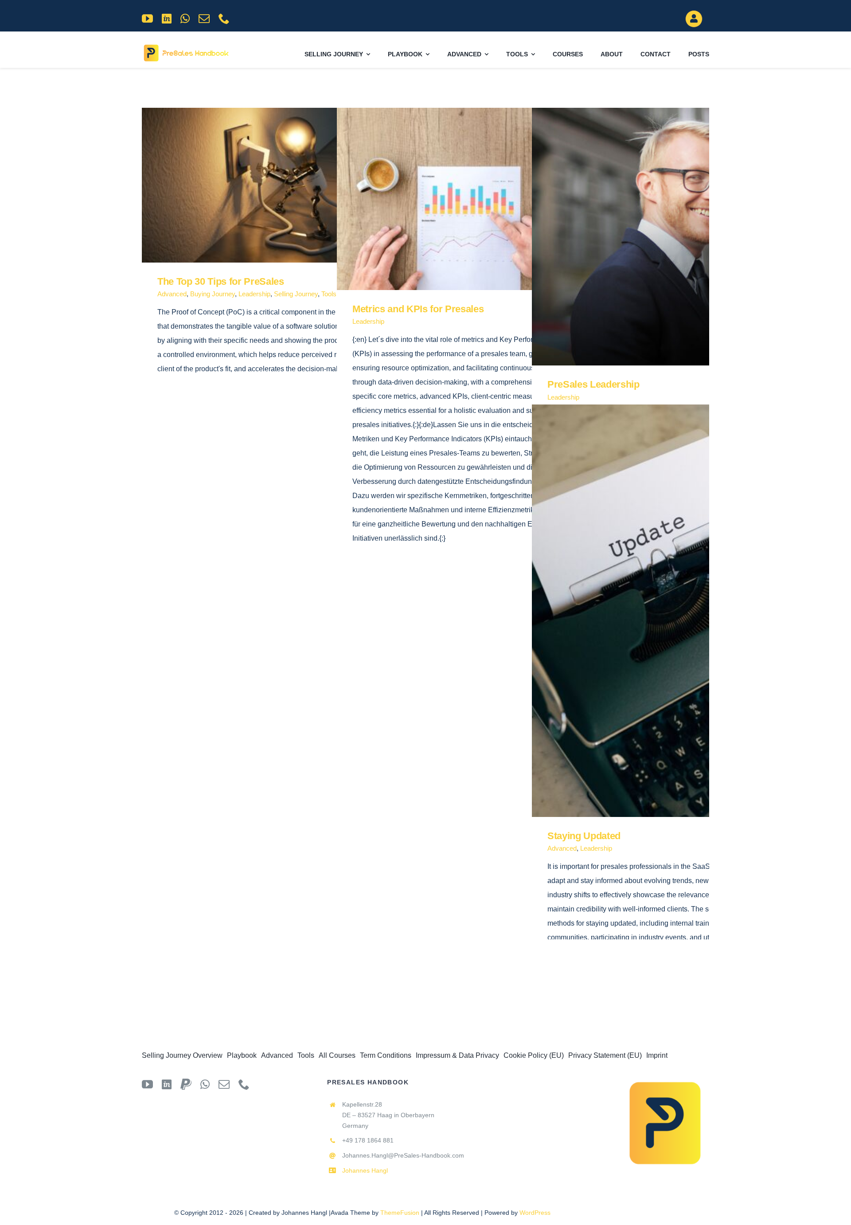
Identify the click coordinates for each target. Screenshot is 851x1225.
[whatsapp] (185, 18)
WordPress (534, 1212)
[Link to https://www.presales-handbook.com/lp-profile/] (694, 18)
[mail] (204, 18)
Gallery (292, 185)
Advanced (172, 294)
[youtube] (147, 18)
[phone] (224, 18)
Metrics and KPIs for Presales (462, 199)
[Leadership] (279, 185)
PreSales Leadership (657, 237)
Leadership (254, 294)
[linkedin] (167, 18)
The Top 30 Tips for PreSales (267, 185)
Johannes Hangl (365, 1170)
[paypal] (185, 1084)
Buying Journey (212, 294)
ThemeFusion (399, 1212)
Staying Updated (657, 611)
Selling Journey (296, 294)
